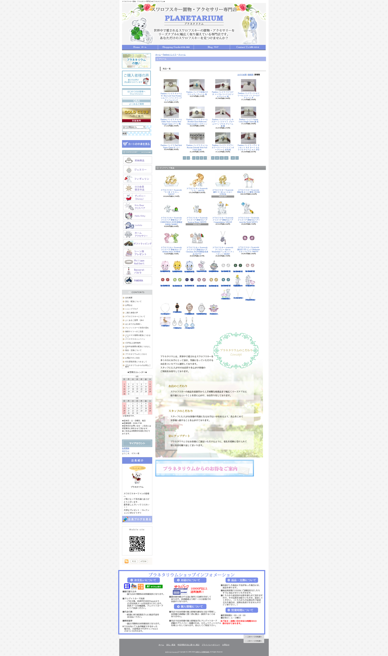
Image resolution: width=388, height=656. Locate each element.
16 (233, 158)
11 (221, 158)
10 (217, 158)
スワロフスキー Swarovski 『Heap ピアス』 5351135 (189, 328)
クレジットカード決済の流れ (137, 328)
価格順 (250, 75)
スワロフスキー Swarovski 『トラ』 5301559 (197, 189)
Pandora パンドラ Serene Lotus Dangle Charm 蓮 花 (248, 120)
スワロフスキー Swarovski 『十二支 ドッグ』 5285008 (165, 326)
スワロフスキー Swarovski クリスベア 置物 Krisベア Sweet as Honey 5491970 (197, 220)
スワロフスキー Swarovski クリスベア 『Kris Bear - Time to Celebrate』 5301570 (226, 299)
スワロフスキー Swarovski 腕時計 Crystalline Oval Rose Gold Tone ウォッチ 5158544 (189, 314)
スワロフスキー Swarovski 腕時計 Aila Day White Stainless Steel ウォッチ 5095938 (201, 314)
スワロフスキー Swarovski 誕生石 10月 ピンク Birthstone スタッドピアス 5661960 (202, 286)
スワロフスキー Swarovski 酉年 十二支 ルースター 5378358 (222, 192)
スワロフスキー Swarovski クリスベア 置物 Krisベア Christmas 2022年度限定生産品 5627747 (197, 250)
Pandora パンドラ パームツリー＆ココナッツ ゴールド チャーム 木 (248, 95)
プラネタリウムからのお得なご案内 (138, 366)
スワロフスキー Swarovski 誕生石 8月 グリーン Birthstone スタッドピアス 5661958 (177, 286)
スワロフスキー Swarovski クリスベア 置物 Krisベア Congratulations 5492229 (222, 220)
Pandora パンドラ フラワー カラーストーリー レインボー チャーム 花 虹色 (223, 147)
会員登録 (125, 448)
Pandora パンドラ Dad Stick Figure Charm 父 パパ (171, 146)
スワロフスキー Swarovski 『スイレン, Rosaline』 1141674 (214, 314)
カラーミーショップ (172, 652)
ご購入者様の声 (131, 313)
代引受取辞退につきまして (136, 362)
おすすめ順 (242, 75)
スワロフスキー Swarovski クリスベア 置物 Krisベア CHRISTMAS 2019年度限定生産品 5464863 (171, 221)
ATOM (143, 561)
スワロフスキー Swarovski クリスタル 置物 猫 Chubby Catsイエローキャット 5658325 (177, 271)
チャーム (182, 55)
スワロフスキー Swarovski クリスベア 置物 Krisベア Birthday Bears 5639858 (171, 249)
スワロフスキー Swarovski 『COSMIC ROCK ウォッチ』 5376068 (177, 312)
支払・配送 (170, 645)
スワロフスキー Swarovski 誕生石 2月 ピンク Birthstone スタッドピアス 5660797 (248, 249)
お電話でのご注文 (132, 358)
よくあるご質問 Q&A (134, 320)
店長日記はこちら (137, 519)
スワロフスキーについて (135, 316)
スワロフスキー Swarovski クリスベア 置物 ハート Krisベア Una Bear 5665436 (201, 271)
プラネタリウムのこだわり (136, 354)
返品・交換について (133, 350)
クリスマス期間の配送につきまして (138, 336)
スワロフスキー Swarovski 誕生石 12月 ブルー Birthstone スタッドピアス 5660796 (226, 286)
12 (226, 158)
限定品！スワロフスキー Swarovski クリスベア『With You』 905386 (250, 286)
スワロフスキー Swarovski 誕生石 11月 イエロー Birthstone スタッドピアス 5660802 (214, 286)
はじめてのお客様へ (133, 324)
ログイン (125, 451)
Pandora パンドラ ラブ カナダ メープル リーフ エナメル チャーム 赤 (223, 94)
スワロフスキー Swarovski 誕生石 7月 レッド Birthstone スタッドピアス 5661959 (165, 286)
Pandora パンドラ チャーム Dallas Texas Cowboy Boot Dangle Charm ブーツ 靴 (171, 121)
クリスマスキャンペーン (135, 339)
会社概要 (128, 298)
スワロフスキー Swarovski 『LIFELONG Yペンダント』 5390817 (238, 298)
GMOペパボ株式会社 (202, 652)
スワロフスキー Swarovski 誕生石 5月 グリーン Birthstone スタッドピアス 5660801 (238, 271)
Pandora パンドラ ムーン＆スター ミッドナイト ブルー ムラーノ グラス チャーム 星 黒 (222, 122)
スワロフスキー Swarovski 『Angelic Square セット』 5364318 (165, 314)
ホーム (140, 47)
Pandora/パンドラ (169, 55)
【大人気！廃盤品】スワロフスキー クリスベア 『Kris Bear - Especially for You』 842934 (238, 286)
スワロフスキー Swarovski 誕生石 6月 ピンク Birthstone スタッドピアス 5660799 (250, 271)
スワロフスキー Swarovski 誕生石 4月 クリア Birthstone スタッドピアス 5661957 (226, 271)
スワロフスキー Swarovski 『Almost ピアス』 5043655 (177, 328)
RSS (134, 561)
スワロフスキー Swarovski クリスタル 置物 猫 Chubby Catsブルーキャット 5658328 (189, 272)
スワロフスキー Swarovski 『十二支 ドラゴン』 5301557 (171, 192)
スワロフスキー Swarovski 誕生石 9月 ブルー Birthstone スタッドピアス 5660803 (189, 286)
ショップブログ (212, 47)
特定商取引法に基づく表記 (188, 645)
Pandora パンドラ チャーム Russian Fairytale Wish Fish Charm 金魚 (197, 147)
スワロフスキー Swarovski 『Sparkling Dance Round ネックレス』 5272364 (250, 300)
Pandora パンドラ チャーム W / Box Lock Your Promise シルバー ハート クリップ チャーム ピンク (171, 97)
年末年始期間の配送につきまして (138, 347)
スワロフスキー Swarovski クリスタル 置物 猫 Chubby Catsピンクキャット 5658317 (165, 271)
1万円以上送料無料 (133, 343)
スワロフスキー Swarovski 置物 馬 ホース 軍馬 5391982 (248, 191)
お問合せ (248, 47)
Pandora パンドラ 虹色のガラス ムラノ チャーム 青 (197, 93)
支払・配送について (176, 47)
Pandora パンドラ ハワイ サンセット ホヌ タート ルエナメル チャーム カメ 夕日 (248, 147)
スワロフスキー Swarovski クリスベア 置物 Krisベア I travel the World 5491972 (248, 220)
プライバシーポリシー (211, 645)
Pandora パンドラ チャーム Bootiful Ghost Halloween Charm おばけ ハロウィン (197, 121)
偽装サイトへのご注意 (134, 331)
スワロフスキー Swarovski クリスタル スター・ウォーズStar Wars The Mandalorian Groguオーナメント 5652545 (213, 271)
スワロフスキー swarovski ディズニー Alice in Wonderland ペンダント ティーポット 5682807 (223, 250)
